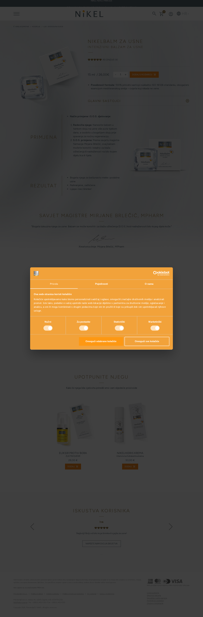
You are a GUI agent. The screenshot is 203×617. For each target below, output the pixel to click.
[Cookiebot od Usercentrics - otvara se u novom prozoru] (155, 273)
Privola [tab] (54, 283)
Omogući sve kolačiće (147, 341)
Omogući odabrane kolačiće (100, 341)
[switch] (83, 328)
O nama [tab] (149, 283)
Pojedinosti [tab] (101, 283)
